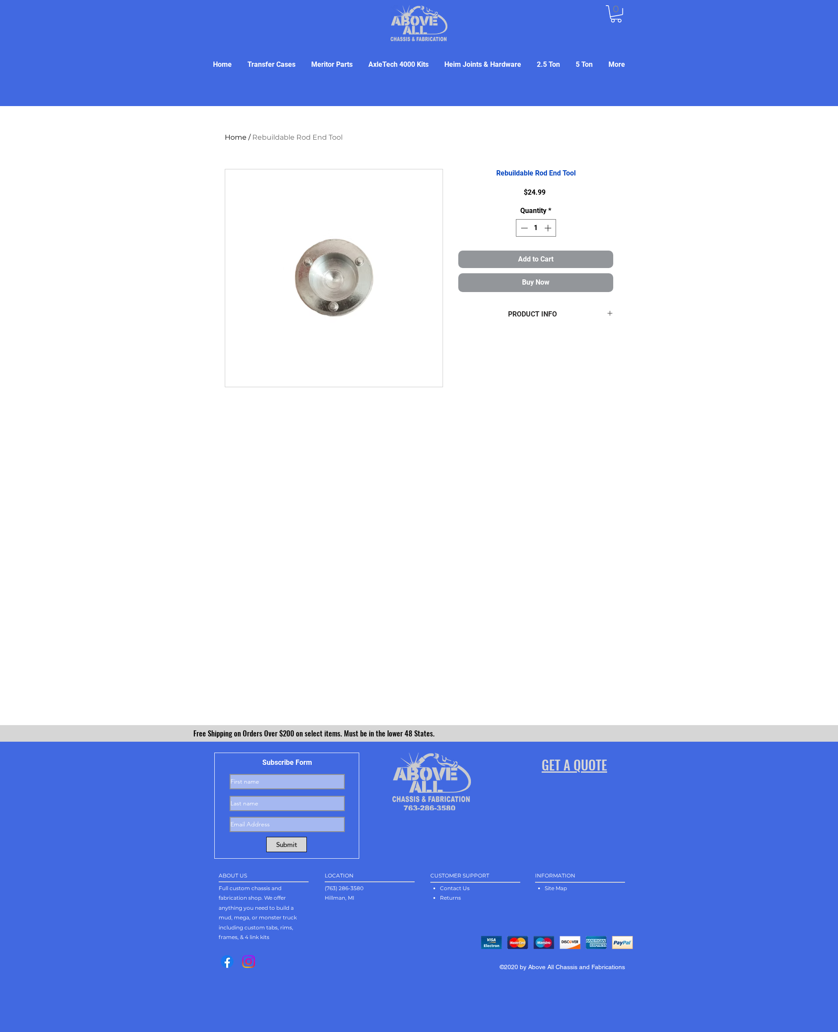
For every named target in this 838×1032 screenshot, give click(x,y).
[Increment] (549, 228)
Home (236, 137)
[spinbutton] (536, 228)
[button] (616, 13)
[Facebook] (227, 961)
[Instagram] (248, 961)
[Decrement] (523, 228)
